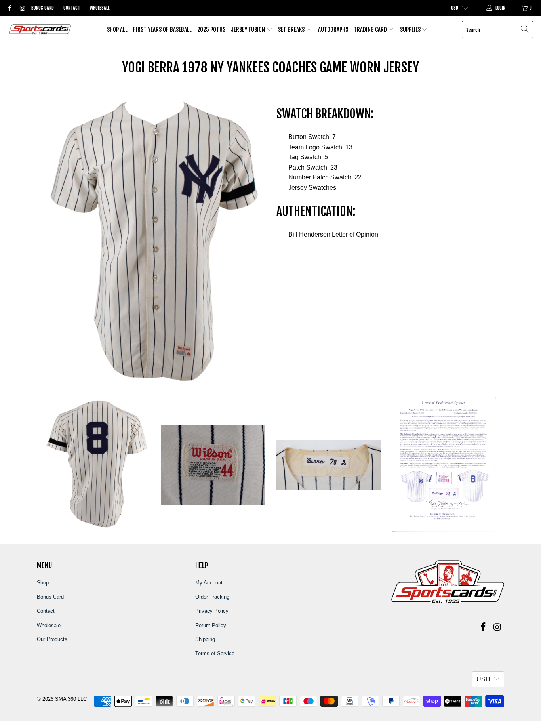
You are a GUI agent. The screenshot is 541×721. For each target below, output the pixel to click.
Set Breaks (292, 29)
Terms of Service (214, 653)
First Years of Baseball (162, 29)
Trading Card (371, 29)
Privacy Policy (212, 611)
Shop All (117, 29)
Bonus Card (42, 8)
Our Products (52, 639)
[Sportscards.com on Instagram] (21, 8)
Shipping (205, 639)
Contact (71, 8)
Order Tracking (212, 597)
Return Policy (210, 625)
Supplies (411, 29)
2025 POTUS (211, 29)
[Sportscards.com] (40, 29)
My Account (209, 583)
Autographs (333, 29)
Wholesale (100, 8)
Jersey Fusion (248, 29)
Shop (43, 583)
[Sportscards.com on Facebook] (9, 8)
